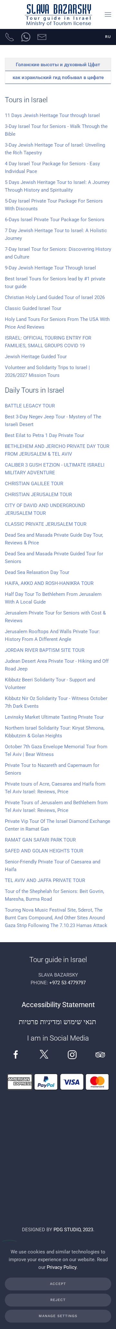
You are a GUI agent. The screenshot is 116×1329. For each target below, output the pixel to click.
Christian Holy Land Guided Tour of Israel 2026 (55, 297)
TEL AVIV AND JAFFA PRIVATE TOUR (45, 880)
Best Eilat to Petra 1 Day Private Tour (44, 435)
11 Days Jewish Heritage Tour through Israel (52, 115)
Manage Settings (58, 1316)
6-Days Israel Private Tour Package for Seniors (54, 220)
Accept (58, 1284)
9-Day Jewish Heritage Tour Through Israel (50, 268)
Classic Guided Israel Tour (33, 308)
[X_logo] (44, 1054)
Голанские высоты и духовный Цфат (58, 65)
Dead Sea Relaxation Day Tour (37, 572)
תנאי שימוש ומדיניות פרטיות (58, 1022)
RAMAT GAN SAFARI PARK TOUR (40, 840)
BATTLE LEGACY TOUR (30, 406)
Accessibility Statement (58, 1005)
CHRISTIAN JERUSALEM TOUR (38, 494)
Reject (58, 1300)
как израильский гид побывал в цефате (58, 77)
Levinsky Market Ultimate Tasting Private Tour (54, 717)
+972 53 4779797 (67, 983)
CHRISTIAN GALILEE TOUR (34, 484)
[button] (108, 14)
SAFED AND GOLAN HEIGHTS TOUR (44, 851)
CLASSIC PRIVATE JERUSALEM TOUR (45, 524)
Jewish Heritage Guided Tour (36, 357)
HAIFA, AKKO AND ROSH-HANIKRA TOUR (49, 583)
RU (108, 36)
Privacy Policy (61, 1267)
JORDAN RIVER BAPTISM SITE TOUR (44, 650)
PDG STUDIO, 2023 (73, 1230)
